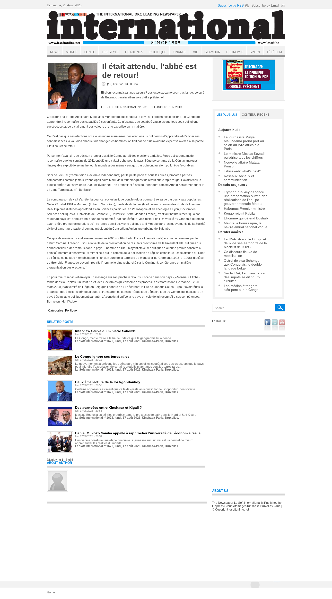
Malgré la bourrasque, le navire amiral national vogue (245, 225)
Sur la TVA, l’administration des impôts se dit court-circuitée (244, 277)
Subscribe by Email (265, 5)
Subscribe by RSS (231, 5)
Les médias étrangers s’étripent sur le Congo (241, 288)
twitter (275, 324)
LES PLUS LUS (227, 114)
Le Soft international (166, 27)
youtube (282, 324)
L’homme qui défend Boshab (246, 218)
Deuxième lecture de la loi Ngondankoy (107, 382)
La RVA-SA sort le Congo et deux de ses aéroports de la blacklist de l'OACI (245, 243)
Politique (71, 310)
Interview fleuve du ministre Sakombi (105, 331)
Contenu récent (255, 114)
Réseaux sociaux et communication (239, 178)
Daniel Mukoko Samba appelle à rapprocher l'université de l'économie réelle (138, 433)
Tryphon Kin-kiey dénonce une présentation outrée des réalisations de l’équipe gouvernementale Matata (245, 198)
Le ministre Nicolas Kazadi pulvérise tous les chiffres (244, 155)
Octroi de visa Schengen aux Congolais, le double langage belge (243, 264)
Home (51, 592)
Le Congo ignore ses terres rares (102, 356)
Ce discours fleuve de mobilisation (240, 254)
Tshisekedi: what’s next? (242, 171)
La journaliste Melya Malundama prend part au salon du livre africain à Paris (244, 143)
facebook (267, 324)
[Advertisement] (127, 540)
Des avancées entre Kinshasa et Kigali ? (108, 407)
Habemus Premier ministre (244, 208)
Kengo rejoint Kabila (239, 213)
